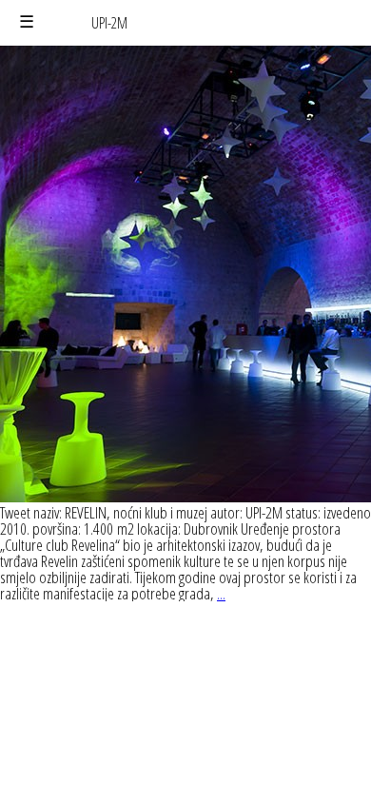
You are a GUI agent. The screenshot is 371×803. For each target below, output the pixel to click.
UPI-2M (109, 22)
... (221, 593)
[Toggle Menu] (26, 22)
